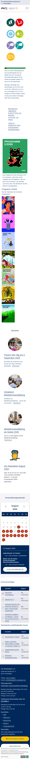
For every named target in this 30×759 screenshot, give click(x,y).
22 (22, 531)
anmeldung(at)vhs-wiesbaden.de (16, 680)
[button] (15, 738)
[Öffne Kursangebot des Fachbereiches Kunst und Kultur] (19, 22)
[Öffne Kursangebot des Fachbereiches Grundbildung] (10, 56)
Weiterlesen (16, 366)
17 (3, 531)
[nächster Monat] (25, 506)
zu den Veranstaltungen (17, 569)
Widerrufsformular (15, 746)
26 (11, 535)
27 (15, 535)
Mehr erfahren (4, 756)
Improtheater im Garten (12, 637)
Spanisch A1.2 (9, 599)
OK (27, 756)
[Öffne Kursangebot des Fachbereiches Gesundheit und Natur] (19, 34)
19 (11, 531)
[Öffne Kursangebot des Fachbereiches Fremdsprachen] (10, 45)
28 (18, 535)
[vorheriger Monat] (4, 506)
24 (3, 535)
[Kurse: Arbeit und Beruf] (10, 34)
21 (18, 531)
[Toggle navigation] (27, 8)
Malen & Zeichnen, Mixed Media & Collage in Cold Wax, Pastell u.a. (12, 644)
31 (3, 540)
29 (22, 535)
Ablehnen (23, 756)
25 (7, 535)
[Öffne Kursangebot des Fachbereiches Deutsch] (19, 45)
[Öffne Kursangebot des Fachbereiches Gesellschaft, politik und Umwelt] (10, 22)
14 (18, 527)
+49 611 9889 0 (10, 678)
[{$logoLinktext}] (9, 8)
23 (26, 531)
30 (26, 535)
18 (7, 531)
